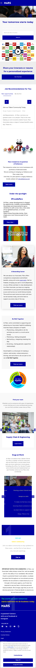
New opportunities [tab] (7, 94)
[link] (9, 616)
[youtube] (14, 626)
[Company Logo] (7, 3)
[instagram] (10, 626)
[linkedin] (6, 626)
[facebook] (2, 626)
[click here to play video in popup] (18, 51)
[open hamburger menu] (1, 3)
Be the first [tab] (18, 94)
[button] (18, 37)
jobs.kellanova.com (24, 179)
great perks (23, 280)
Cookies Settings (18, 655)
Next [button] (35, 430)
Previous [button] (1, 430)
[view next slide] (29, 102)
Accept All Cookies (18, 664)
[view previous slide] (7, 102)
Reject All (18, 660)
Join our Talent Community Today (14, 107)
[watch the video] (17, 233)
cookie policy (10, 647)
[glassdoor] (18, 626)
